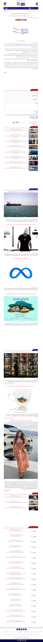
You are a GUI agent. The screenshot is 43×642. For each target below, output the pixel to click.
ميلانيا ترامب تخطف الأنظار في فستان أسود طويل (15, 546)
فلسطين (19, 45)
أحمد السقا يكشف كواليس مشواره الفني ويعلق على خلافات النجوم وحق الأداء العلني (20, 224)
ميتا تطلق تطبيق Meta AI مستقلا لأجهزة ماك (20, 258)
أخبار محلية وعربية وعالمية (31, 11)
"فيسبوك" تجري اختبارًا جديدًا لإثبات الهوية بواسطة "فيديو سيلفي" (15, 621)
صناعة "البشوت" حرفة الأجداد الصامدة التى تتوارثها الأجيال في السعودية (15, 589)
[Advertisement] (21, 81)
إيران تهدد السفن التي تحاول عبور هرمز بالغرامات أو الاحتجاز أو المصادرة (20, 191)
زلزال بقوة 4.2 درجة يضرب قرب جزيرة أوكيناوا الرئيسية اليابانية (22, 8)
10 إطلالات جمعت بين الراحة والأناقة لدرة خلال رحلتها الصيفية (21, 420)
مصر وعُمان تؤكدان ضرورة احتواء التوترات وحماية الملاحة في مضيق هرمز (15, 146)
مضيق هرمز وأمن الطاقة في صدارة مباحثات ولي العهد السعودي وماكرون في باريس (15, 507)
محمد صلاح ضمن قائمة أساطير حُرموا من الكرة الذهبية (20, 352)
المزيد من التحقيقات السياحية (9, 383)
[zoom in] (4, 11)
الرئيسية (36, 11)
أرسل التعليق (35, 124)
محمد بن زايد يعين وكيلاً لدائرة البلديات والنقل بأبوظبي (15, 594)
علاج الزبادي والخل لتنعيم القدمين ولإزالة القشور (15, 605)
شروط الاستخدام (35, 113)
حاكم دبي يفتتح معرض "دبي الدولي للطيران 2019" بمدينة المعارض (15, 616)
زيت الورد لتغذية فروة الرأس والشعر (15, 600)
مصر (27, 51)
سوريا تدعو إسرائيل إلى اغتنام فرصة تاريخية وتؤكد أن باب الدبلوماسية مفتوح (15, 130)
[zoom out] (7, 11)
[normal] (6, 11)
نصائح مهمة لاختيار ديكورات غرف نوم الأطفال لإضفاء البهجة (15, 584)
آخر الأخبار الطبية (7, 490)
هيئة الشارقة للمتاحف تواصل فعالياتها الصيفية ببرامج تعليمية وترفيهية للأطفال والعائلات (21, 293)
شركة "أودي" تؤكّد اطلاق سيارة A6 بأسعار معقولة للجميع (16, 562)
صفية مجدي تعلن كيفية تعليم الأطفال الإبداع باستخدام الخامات (15, 568)
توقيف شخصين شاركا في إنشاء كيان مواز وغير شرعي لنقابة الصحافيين (16, 557)
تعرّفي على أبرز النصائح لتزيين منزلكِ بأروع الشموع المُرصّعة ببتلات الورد (15, 578)
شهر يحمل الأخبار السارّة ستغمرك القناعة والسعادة (15, 530)
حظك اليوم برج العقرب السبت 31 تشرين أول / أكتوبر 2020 (15, 541)
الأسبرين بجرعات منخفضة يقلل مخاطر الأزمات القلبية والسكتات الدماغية (20, 386)
